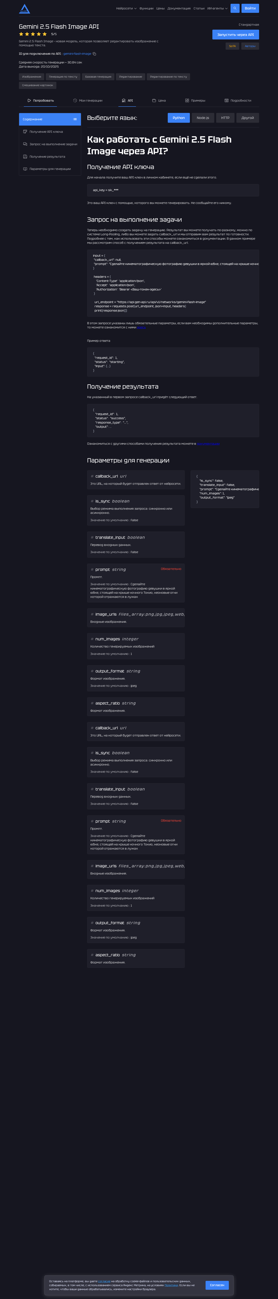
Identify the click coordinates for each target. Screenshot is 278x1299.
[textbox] (173, 190)
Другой (248, 118)
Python (179, 118)
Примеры (198, 101)
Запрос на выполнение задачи (53, 144)
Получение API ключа (46, 132)
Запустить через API (235, 34)
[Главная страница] (24, 8)
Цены (160, 8)
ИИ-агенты (215, 8)
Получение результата (47, 156)
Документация (179, 8)
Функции (146, 8)
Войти (250, 8)
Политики (171, 1285)
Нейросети (124, 8)
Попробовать (43, 101)
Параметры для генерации (50, 169)
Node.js (203, 118)
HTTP (225, 118)
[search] (235, 8)
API (130, 101)
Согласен (217, 1285)
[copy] (94, 54)
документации (208, 444)
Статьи (199, 8)
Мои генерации (90, 101)
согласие (104, 1281)
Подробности (241, 101)
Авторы (250, 46)
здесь (141, 327)
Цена (162, 101)
